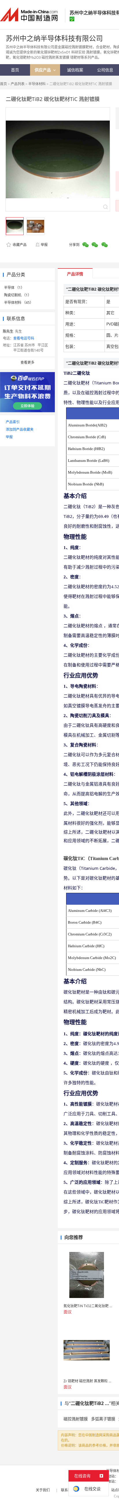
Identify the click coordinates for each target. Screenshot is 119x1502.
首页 (3, 83)
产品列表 (18, 83)
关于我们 (43, 1490)
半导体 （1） (14, 287)
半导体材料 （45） (18, 302)
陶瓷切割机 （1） (17, 295)
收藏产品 (19, 244)
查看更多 (27, 362)
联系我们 (68, 1490)
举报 (44, 244)
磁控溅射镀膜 (76, 1418)
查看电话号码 (23, 338)
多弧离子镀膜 (103, 1418)
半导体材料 (37, 83)
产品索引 (13, 422)
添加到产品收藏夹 (20, 429)
